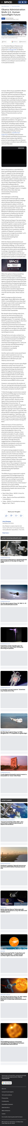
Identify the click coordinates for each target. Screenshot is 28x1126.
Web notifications (6, 1110)
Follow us (15, 41)
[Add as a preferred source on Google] (7, 1082)
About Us (4, 1088)
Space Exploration (5, 6)
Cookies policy (5, 1101)
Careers (3, 1113)
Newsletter (23, 41)
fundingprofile (12, 49)
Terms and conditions (7, 1095)
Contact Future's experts (7, 1091)
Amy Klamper (10, 18)
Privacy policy (5, 1098)
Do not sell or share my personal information (12, 1116)
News (3, 18)
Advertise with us (6, 1107)
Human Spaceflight (16, 6)
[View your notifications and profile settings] (22, 2)
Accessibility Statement (7, 1104)
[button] (25, 2)
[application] (14, 157)
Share (5, 41)
